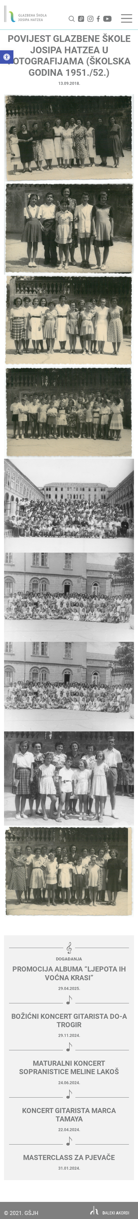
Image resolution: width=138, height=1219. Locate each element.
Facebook (98, 19)
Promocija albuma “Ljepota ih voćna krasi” (69, 973)
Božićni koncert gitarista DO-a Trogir (69, 1020)
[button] (6, 57)
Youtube (107, 19)
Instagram (90, 19)
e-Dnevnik (81, 19)
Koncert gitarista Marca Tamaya (69, 1115)
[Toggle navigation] (126, 18)
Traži (72, 19)
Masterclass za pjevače (69, 1158)
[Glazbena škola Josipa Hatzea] (25, 13)
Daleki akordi (109, 1210)
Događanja (69, 958)
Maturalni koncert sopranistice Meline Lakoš (69, 1067)
